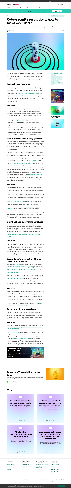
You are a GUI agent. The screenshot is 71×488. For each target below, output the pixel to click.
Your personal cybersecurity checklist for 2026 (56, 117)
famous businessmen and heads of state (23, 163)
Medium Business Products (41, 461)
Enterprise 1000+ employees (59, 1)
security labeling (26, 281)
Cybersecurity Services (55, 464)
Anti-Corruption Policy (31, 479)
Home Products (22, 1)
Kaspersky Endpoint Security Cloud (28, 466)
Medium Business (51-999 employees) (46, 1)
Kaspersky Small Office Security (27, 464)
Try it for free (57, 11)
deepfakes (34, 160)
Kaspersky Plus (29, 207)
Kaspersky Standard (10, 464)
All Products (9, 469)
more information (40, 486)
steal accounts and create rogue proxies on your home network (22, 269)
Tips (21, 396)
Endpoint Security (54, 467)
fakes (61, 73)
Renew (14, 7)
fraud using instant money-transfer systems (28, 93)
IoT (60, 77)
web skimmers (29, 96)
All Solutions (53, 474)
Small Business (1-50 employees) (32, 1)
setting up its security (22, 305)
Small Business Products (26, 461)
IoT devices (18, 264)
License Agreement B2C (38, 479)
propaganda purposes (38, 153)
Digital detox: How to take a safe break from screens (57, 130)
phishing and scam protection (18, 201)
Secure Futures (42, 7)
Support (24, 7)
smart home (54, 82)
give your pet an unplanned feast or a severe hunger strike (21, 267)
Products (8, 7)
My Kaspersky (60, 4)
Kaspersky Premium (18, 120)
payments (59, 78)
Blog (36, 7)
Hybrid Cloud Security (55, 469)
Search (63, 16)
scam (57, 80)
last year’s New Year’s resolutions (22, 338)
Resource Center (30, 7)
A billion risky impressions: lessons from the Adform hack (20, 434)
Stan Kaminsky (11, 30)
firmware (53, 75)
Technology (60, 82)
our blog (27, 318)
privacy (53, 80)
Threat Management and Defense (57, 466)
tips (9, 15)
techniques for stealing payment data (20, 95)
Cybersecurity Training (55, 471)
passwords (54, 78)
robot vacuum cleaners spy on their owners (21, 266)
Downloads (19, 7)
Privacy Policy (26, 479)
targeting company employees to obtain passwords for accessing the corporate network (25, 234)
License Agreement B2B (46, 479)
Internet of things (55, 77)
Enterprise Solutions (55, 461)
